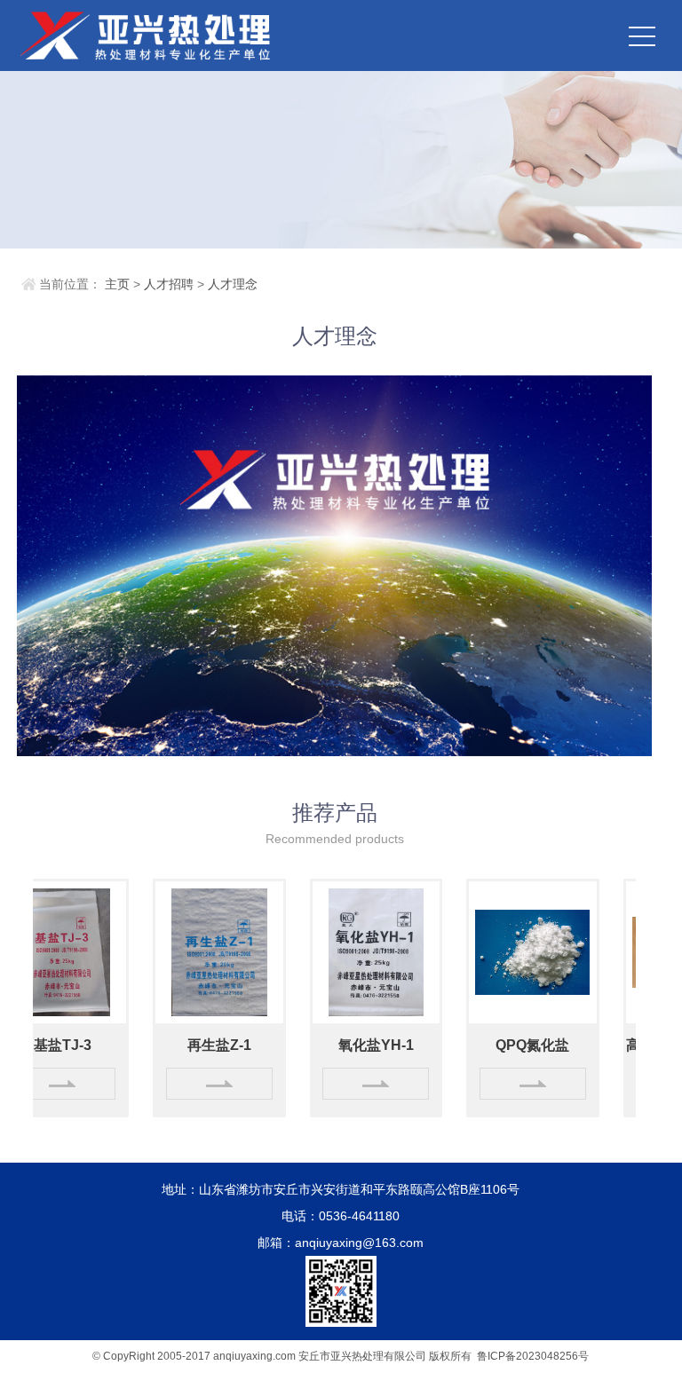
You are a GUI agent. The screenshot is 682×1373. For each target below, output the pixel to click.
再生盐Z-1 (196, 1045)
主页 (117, 284)
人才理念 (233, 284)
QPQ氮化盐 (509, 1045)
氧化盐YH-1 (353, 1045)
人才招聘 (169, 284)
